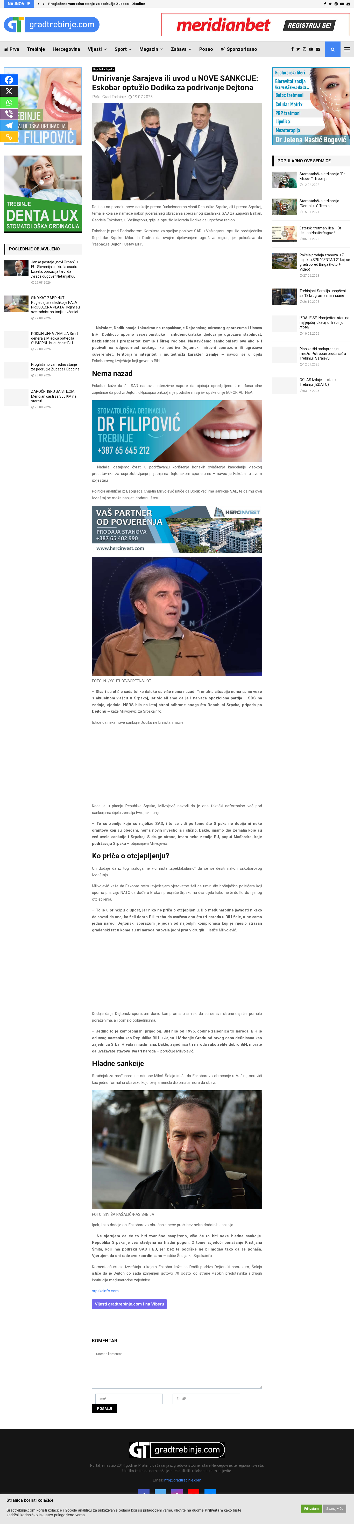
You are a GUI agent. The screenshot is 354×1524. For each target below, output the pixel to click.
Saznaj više (334, 1509)
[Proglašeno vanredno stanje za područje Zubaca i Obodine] (16, 370)
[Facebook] (293, 49)
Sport (121, 49)
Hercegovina (66, 49)
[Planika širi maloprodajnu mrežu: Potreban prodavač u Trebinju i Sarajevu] (284, 355)
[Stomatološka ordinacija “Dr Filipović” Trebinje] (284, 180)
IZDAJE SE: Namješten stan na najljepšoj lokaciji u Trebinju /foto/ (324, 322)
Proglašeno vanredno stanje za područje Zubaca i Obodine (97, 4)
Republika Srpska (103, 69)
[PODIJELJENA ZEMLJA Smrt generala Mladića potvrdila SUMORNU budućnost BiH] (16, 339)
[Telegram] (9, 125)
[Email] (319, 49)
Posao (206, 49)
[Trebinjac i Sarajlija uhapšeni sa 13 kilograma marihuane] (284, 297)
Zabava (179, 49)
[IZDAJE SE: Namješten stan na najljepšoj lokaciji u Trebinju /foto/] (284, 323)
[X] (9, 91)
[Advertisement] (177, 288)
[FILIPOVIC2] (177, 460)
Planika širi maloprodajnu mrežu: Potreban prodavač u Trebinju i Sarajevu (323, 353)
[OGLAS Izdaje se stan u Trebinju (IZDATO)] (284, 385)
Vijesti (95, 49)
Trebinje (36, 49)
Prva (14, 49)
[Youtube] (312, 49)
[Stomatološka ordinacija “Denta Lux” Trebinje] (284, 207)
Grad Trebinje (114, 96)
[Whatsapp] (9, 102)
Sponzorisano (242, 49)
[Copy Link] (9, 137)
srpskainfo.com (105, 1291)
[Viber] (9, 114)
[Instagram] (306, 49)
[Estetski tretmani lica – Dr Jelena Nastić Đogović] (284, 234)
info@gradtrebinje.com (182, 1480)
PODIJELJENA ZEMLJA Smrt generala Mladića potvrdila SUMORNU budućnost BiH (54, 338)
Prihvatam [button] (311, 1509)
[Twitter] (299, 49)
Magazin (148, 49)
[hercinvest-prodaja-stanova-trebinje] (177, 551)
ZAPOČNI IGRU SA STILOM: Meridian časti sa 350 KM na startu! (53, 396)
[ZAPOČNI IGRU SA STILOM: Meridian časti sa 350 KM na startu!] (16, 397)
